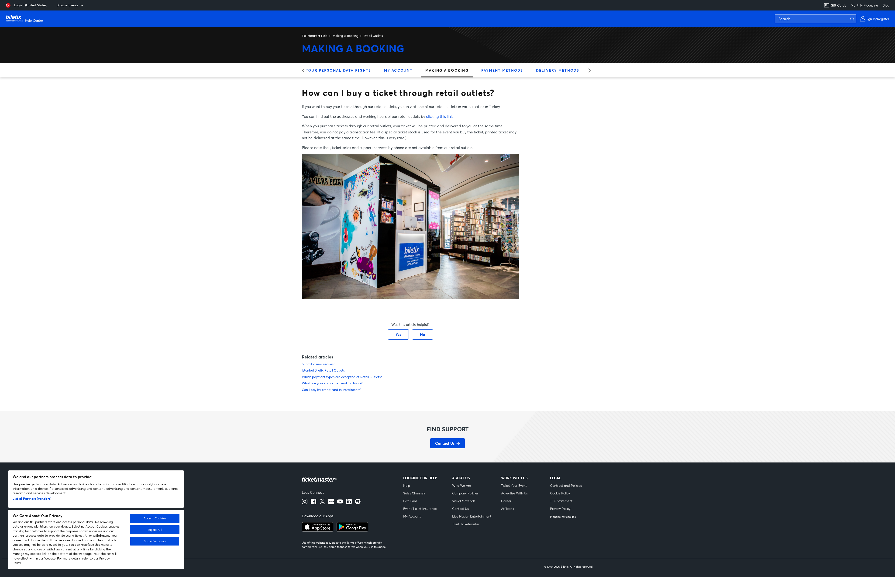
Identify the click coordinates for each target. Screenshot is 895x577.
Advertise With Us (514, 493)
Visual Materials (463, 501)
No (422, 334)
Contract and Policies (566, 485)
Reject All (155, 530)
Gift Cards (838, 5)
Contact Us (460, 508)
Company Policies (465, 493)
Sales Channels (414, 493)
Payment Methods (502, 70)
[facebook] (313, 503)
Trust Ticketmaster (465, 524)
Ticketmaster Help (314, 36)
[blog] (331, 503)
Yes (398, 334)
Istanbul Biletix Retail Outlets (323, 370)
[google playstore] (352, 530)
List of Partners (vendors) (32, 498)
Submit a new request (318, 364)
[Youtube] (340, 503)
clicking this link (439, 116)
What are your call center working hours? (332, 383)
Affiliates (507, 508)
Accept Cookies (155, 518)
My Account (398, 70)
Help (406, 485)
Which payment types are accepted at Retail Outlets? (342, 377)
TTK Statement (561, 501)
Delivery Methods (557, 70)
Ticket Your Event (514, 485)
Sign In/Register (877, 19)
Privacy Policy (560, 508)
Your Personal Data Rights (338, 70)
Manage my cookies (563, 516)
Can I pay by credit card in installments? (331, 389)
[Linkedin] (349, 503)
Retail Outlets (373, 36)
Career (506, 501)
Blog (886, 5)
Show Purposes (155, 541)
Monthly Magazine (864, 5)
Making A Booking (345, 36)
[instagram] (304, 503)
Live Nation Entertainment (471, 516)
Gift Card (410, 501)
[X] (322, 503)
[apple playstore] (317, 530)
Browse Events (67, 5)
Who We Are (461, 485)
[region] (96, 520)
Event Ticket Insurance (420, 508)
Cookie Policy (560, 493)
